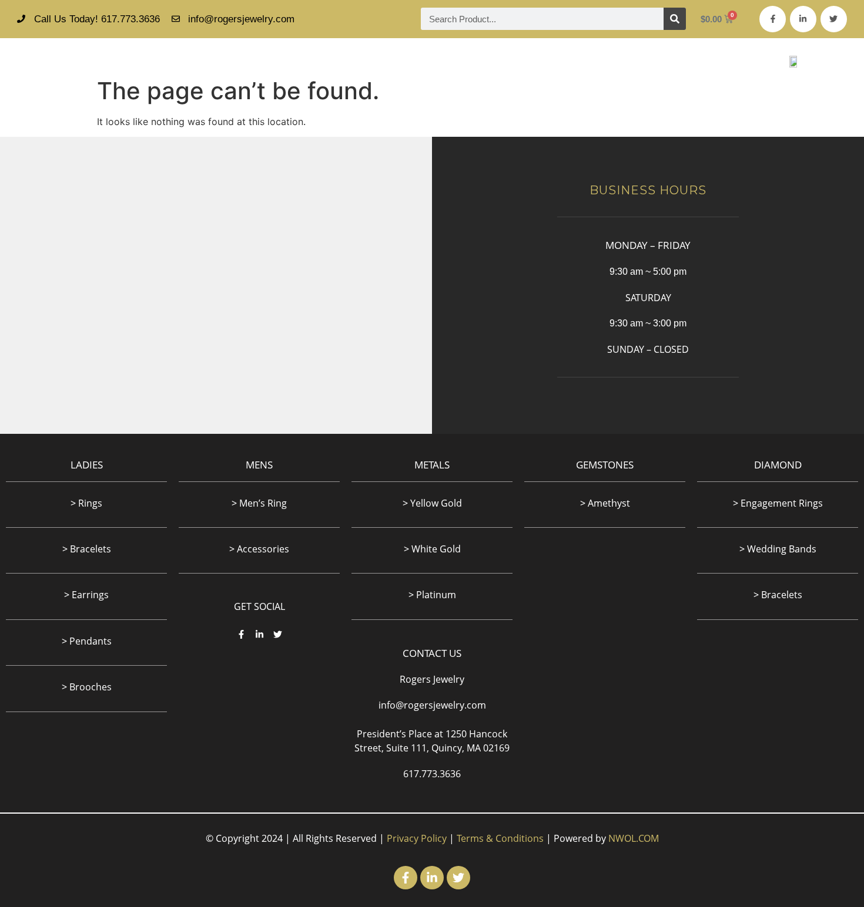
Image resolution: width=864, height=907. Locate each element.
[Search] (675, 19)
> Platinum (432, 594)
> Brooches (87, 686)
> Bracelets (778, 594)
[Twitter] (834, 19)
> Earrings (86, 594)
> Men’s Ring (259, 503)
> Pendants (87, 641)
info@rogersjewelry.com (432, 705)
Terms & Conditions (500, 838)
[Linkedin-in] (803, 19)
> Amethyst (605, 503)
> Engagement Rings (778, 503)
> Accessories (259, 548)
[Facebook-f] (772, 19)
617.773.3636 (432, 773)
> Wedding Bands (777, 548)
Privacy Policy (417, 838)
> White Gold (432, 548)
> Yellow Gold (432, 503)
